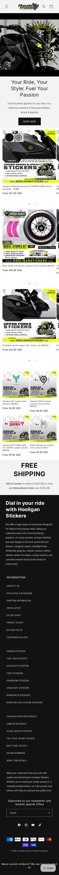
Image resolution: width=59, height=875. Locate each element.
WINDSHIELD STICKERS (18, 695)
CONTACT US (13, 585)
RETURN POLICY (15, 630)
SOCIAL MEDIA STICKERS (19, 731)
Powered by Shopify (40, 851)
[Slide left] (22, 204)
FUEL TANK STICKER (17, 658)
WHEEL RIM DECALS (17, 760)
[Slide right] (36, 204)
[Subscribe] (48, 813)
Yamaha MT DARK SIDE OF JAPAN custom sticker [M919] (15, 447)
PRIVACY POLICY (15, 622)
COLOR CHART (14, 615)
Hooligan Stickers (25, 851)
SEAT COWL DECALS (17, 745)
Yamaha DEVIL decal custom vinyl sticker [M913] (40, 403)
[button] (6, 6)
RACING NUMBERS (16, 753)
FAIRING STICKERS (16, 651)
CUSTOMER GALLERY (17, 637)
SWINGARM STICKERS (18, 680)
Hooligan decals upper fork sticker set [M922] (25, 345)
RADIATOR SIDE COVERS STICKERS (24, 702)
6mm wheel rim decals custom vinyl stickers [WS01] (28, 265)
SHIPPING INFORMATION (19, 600)
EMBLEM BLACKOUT (17, 723)
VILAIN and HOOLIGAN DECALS (22, 716)
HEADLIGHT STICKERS (18, 687)
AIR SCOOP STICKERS (18, 665)
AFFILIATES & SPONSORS (19, 593)
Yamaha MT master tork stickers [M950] (14, 402)
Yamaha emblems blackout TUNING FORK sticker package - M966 (27, 187)
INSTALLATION (14, 607)
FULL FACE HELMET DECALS (21, 738)
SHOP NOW (29, 121)
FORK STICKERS (15, 673)
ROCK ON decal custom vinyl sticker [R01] (42, 446)
